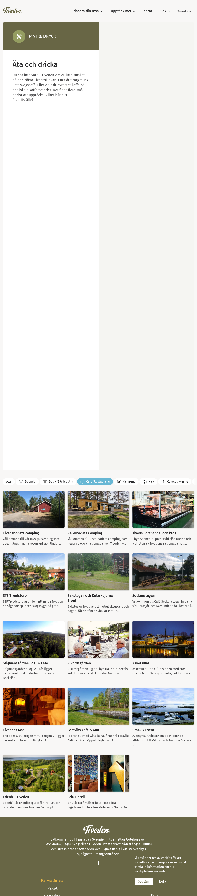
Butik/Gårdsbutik (61, 481)
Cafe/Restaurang (98, 481)
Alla (9, 481)
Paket (52, 888)
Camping (129, 481)
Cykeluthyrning (177, 481)
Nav (151, 481)
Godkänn (144, 881)
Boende (30, 481)
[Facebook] (98, 862)
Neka (162, 881)
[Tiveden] (12, 10)
